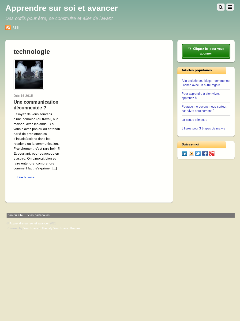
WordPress (30, 228)
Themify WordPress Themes (60, 228)
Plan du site (15, 215)
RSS (15, 27)
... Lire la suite (24, 177)
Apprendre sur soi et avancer (29, 223)
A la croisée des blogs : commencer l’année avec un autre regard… (206, 83)
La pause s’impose (194, 119)
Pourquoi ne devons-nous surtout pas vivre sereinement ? (204, 109)
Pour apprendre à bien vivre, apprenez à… (201, 96)
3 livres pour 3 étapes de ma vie (203, 128)
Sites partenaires (38, 215)
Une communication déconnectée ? (36, 104)
